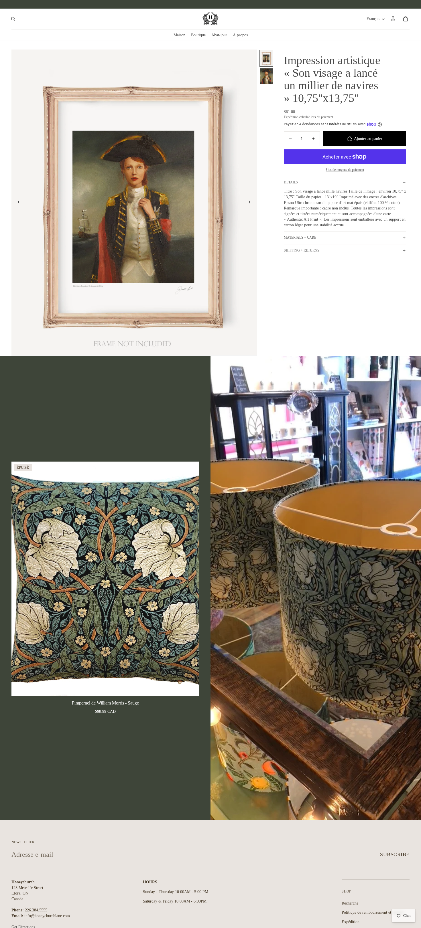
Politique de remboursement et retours (373, 913)
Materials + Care (300, 238)
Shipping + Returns (301, 250)
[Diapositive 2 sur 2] (266, 76)
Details (291, 182)
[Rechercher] (13, 19)
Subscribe (395, 854)
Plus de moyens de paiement (345, 170)
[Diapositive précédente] (17, 203)
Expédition (350, 922)
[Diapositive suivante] (250, 203)
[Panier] (405, 19)
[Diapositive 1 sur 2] (266, 58)
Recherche (350, 903)
